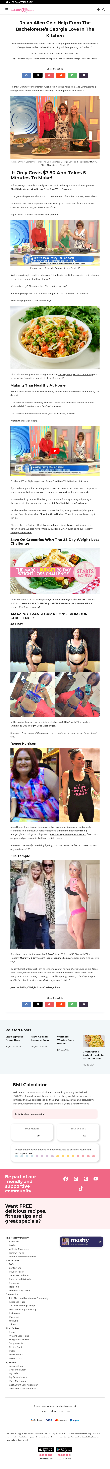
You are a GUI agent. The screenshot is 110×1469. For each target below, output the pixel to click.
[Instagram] (76, 1179)
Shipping (14, 1283)
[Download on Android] (64, 1449)
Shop (12, 1331)
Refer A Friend (16, 1252)
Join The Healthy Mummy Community (29, 1298)
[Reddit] (60, 75)
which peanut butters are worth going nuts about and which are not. (49, 492)
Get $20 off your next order (23, 1384)
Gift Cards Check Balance (22, 1388)
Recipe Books (16, 1347)
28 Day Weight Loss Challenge (69, 503)
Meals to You (15, 1358)
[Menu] (6, 9)
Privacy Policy (16, 1271)
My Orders (14, 1373)
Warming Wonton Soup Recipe (65, 1040)
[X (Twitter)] (38, 75)
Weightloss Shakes (19, 1339)
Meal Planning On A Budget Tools (52, 514)
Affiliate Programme (19, 1249)
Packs (12, 1350)
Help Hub (14, 1286)
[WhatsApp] (72, 75)
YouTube (13, 1320)
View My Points (17, 1380)
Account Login (16, 1365)
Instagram (14, 1313)
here (70, 525)
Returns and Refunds (20, 1279)
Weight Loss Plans (19, 1335)
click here (83, 481)
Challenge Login (17, 1369)
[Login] (98, 9)
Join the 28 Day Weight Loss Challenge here (35, 987)
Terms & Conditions (19, 1275)
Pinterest (14, 1317)
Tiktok (12, 1324)
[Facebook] (26, 75)
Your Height (32, 1128)
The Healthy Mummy (17, 1237)
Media (12, 1245)
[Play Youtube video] (54, 451)
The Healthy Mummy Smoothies (68, 834)
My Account (11, 1362)
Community (11, 1294)
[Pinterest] (49, 75)
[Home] (14, 59)
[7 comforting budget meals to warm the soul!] (93, 1041)
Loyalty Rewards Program (22, 1256)
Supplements (16, 1343)
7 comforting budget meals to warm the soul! (93, 1055)
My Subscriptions (18, 1377)
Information (12, 1260)
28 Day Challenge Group (22, 1305)
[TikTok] (81, 1189)
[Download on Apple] (46, 1449)
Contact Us (15, 1267)
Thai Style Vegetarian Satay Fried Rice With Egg (38, 189)
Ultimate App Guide (19, 1290)
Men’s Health (16, 1354)
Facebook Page (17, 1301)
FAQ (11, 1264)
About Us (14, 1241)
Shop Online (12, 1328)
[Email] (83, 75)
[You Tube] (96, 1179)
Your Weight (78, 1128)
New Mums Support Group (23, 1309)
